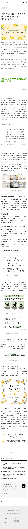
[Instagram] (15, 521)
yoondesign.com (7, 520)
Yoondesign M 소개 (11, 513)
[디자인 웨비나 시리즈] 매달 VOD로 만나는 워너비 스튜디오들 (14, 463)
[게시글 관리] (7, 452)
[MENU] (23, 2)
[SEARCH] (26, 2)
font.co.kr (5, 522)
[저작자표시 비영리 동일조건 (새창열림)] (17, 452)
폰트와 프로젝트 (4, 7)
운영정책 (19, 513)
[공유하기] (5, 452)
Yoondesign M (7, 484)
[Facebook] (18, 521)
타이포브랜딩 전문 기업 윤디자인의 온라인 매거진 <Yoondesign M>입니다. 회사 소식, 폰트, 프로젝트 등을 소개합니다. (11, 488)
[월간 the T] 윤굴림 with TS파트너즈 (10, 478)
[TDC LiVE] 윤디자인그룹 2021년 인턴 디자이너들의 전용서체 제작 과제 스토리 (14, 468)
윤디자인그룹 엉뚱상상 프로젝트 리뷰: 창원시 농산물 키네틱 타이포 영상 (14, 475)
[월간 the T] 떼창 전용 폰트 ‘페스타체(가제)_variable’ (14, 471)
